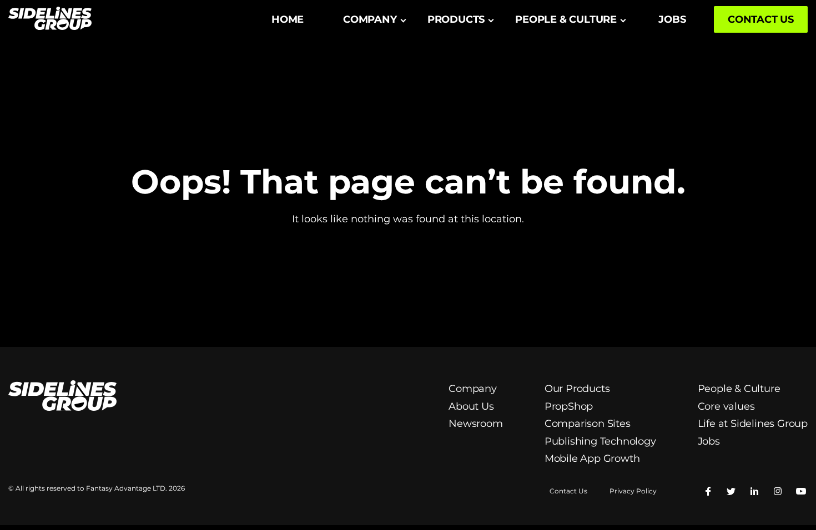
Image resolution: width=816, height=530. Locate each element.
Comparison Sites (588, 423)
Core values (726, 406)
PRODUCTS (456, 19)
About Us (471, 406)
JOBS (672, 19)
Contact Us (568, 491)
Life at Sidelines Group (753, 423)
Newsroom (475, 423)
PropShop (569, 406)
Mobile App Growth (592, 458)
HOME (287, 19)
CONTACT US (761, 19)
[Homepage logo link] (50, 20)
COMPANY (370, 19)
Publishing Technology (600, 441)
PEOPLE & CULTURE (566, 19)
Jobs (709, 441)
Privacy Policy (633, 491)
